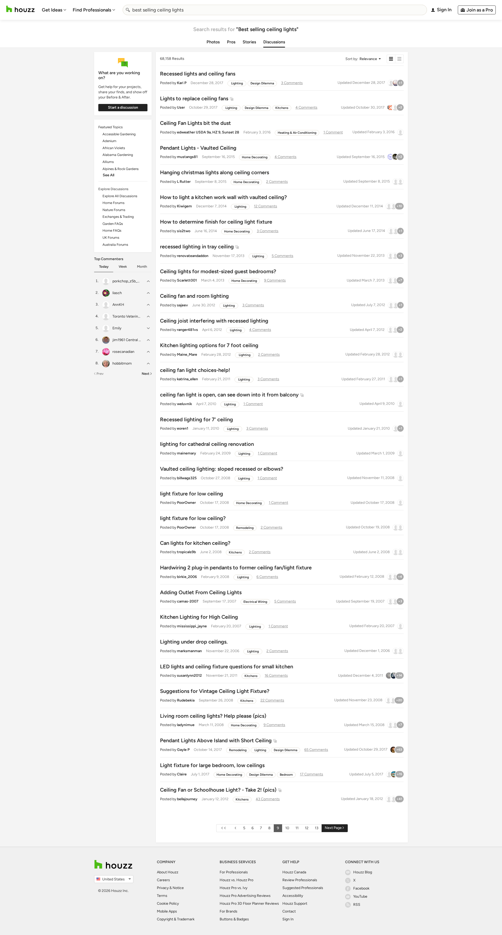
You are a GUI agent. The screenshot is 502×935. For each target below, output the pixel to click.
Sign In (288, 919)
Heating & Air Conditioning (297, 133)
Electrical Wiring (255, 602)
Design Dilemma (262, 83)
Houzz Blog (362, 872)
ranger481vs (187, 330)
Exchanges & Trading (118, 217)
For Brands (228, 911)
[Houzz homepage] (20, 9)
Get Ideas (52, 10)
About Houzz (167, 872)
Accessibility (292, 895)
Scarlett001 (187, 280)
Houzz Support (294, 903)
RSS (356, 904)
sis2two (183, 231)
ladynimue (186, 725)
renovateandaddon (192, 256)
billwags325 (187, 478)
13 (316, 828)
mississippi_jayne (192, 626)
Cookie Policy (168, 903)
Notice (178, 888)
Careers (163, 880)
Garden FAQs (112, 224)
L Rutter (184, 181)
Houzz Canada (294, 872)
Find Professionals (92, 10)
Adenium (109, 141)
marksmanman (189, 651)
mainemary (186, 453)
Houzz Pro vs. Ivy (233, 888)
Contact (289, 911)
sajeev (182, 305)
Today (104, 266)
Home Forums (113, 203)
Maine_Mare (187, 354)
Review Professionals (299, 880)
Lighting (237, 83)
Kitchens (281, 108)
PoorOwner (186, 502)
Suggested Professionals (302, 888)
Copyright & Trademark (176, 919)
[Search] (128, 10)
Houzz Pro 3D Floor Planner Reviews (249, 903)
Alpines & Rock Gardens (120, 169)
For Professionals (234, 872)
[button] (363, 59)
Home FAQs (111, 230)
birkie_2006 (187, 577)
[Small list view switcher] (391, 59)
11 (297, 828)
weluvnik (184, 404)
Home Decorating (254, 157)
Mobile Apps (167, 911)
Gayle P (183, 749)
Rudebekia (186, 700)
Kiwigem (184, 206)
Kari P (181, 83)
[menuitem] (54, 10)
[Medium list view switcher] (399, 59)
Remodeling (245, 528)
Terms (162, 895)
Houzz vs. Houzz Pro (236, 880)
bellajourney (187, 799)
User (181, 107)
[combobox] (275, 10)
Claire (182, 774)
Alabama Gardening (117, 155)
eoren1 (182, 428)
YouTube (360, 896)
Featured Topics (110, 127)
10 (287, 828)
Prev (100, 374)
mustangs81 (187, 157)
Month (142, 266)
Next (145, 374)
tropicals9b (186, 552)
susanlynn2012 (189, 675)
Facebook (361, 888)
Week (123, 266)
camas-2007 (187, 601)
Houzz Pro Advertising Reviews (245, 895)
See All (108, 175)
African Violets (113, 148)
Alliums (108, 162)
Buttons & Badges (234, 919)
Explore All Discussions (119, 196)
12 (307, 828)
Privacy (163, 888)
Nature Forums (113, 210)
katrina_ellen (187, 379)
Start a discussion (123, 107)
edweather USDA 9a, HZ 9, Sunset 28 (208, 132)
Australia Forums (115, 245)
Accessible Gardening (119, 134)
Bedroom (286, 774)
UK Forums (110, 237)
